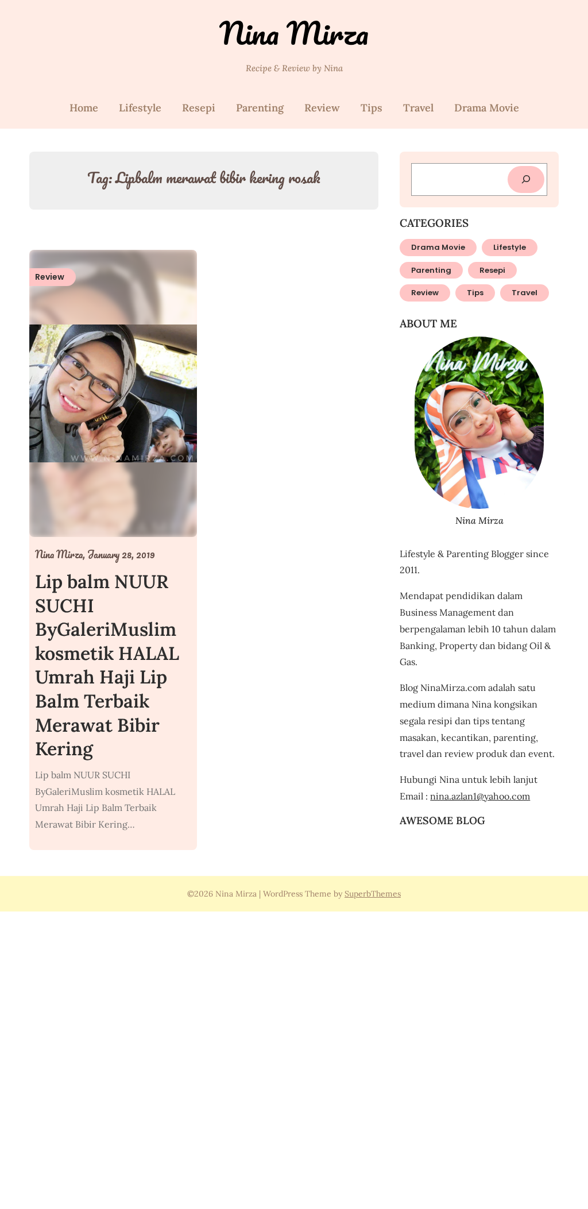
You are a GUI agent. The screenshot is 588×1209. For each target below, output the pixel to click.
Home (83, 107)
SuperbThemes (373, 894)
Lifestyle (140, 107)
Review (322, 107)
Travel (418, 107)
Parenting (260, 107)
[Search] (526, 179)
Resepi (198, 107)
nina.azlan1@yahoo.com (480, 796)
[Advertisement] (294, 1058)
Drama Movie (486, 107)
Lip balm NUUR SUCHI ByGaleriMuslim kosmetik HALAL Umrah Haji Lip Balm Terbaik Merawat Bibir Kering (107, 665)
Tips (371, 107)
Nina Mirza (294, 33)
